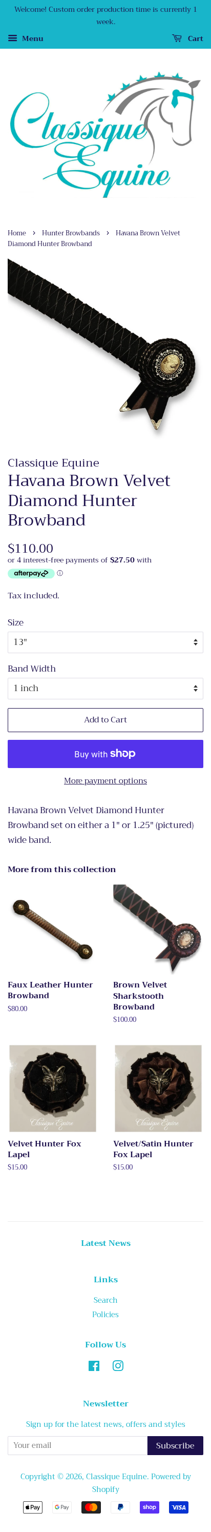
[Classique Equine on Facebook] (94, 1368)
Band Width (32, 669)
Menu (32, 38)
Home (17, 233)
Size (16, 623)
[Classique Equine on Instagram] (117, 1368)
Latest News (106, 1243)
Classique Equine (116, 1476)
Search (106, 1300)
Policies (105, 1314)
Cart (194, 38)
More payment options (105, 781)
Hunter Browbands (71, 233)
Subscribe (175, 1446)
